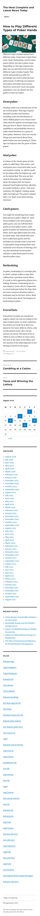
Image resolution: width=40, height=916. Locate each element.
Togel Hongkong (10, 898)
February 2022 (11, 582)
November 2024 (12, 483)
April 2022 (9, 576)
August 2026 (10, 457)
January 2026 (11, 477)
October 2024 (11, 486)
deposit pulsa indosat (12, 721)
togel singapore (9, 667)
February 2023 (11, 546)
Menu (6, 17)
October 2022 (11, 558)
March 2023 (10, 543)
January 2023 (10, 549)
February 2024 (11, 510)
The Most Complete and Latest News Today (18, 9)
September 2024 (12, 489)
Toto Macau (8, 685)
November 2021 (11, 591)
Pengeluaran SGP (10, 903)
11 (10, 421)
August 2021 (10, 600)
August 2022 (10, 564)
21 (25, 425)
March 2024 (10, 507)
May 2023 (9, 537)
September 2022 (12, 561)
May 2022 (9, 573)
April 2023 (9, 540)
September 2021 (12, 597)
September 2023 (12, 525)
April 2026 (9, 469)
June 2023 (9, 534)
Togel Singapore (10, 673)
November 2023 (12, 519)
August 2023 (10, 528)
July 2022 (9, 567)
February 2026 (11, 475)
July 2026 (9, 460)
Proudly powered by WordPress (13, 912)
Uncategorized (8, 353)
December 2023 (11, 516)
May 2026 (9, 466)
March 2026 (10, 472)
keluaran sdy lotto (10, 882)
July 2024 (9, 495)
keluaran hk (8, 679)
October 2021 (10, 594)
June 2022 (9, 570)
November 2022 (12, 555)
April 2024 (9, 504)
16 (34, 421)
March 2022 (10, 579)
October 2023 (11, 522)
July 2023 (9, 531)
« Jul (10, 438)
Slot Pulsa (7, 709)
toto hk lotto (8, 870)
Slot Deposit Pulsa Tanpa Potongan (18, 876)
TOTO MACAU (9, 691)
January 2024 (10, 513)
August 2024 (10, 492)
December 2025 (11, 480)
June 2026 (9, 463)
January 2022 (10, 585)
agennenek (10, 351)
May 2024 (9, 501)
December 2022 (11, 552)
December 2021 (11, 588)
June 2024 (9, 498)
